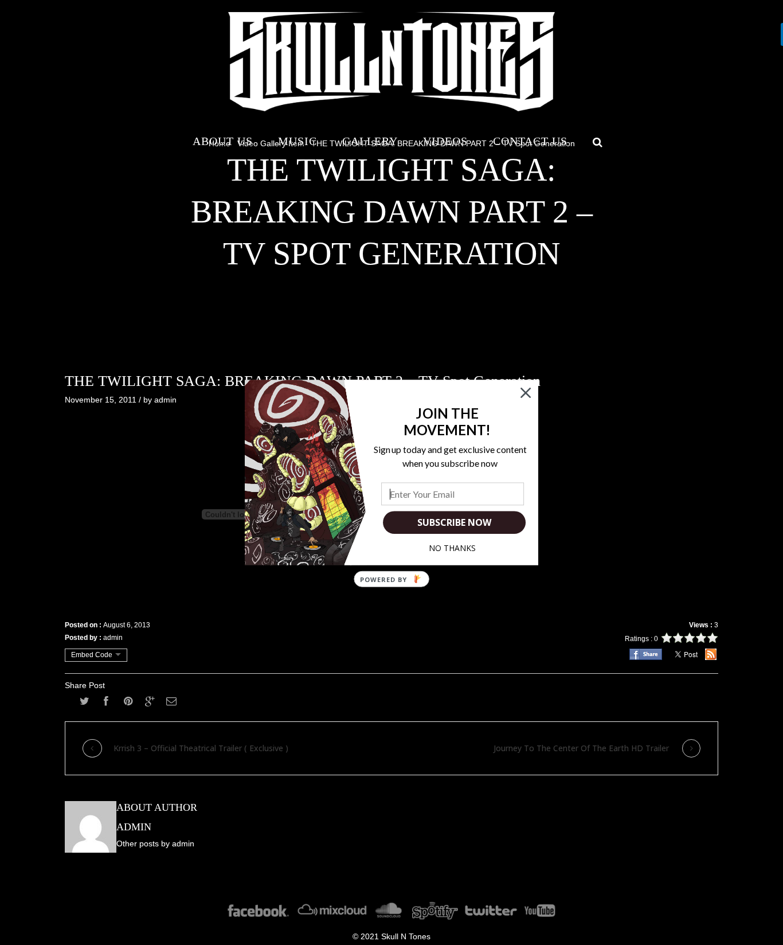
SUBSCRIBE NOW (454, 522)
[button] (447, 421)
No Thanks (452, 547)
